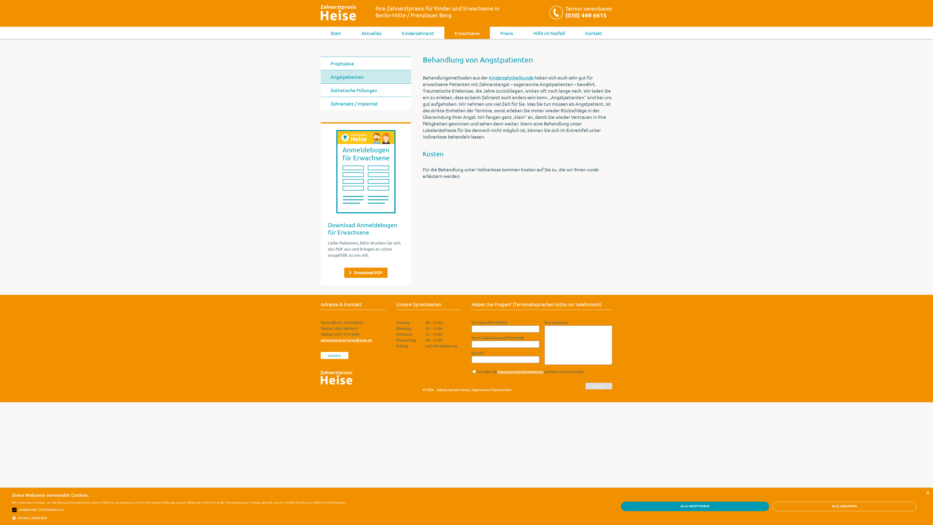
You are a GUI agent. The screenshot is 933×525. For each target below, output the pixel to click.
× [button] (927, 493)
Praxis (506, 33)
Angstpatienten (347, 77)
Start (336, 33)
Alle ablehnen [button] (844, 506)
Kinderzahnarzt (418, 33)
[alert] (466, 506)
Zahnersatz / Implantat (354, 103)
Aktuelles (371, 33)
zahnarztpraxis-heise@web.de (346, 340)
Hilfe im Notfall (549, 33)
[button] (179, 518)
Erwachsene (467, 33)
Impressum (480, 389)
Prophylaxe (342, 63)
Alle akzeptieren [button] (695, 506)
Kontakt (593, 33)
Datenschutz (502, 389)
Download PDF (368, 272)
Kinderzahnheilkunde (511, 77)
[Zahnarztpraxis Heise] (338, 13)
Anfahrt (334, 355)
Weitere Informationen (330, 502)
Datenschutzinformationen (521, 371)
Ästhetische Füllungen (353, 90)
